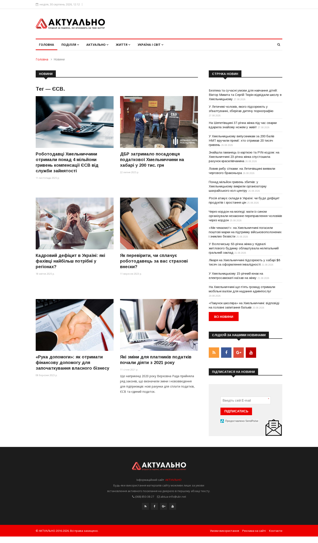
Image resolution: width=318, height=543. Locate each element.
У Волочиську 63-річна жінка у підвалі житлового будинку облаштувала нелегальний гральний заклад (244, 248)
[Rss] (145, 506)
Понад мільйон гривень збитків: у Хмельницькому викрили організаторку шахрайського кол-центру (238, 186)
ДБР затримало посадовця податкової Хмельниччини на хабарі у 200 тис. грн (152, 160)
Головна (46, 45)
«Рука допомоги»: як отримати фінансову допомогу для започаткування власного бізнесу (72, 362)
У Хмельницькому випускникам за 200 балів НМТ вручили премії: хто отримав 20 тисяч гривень (241, 140)
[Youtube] (172, 506)
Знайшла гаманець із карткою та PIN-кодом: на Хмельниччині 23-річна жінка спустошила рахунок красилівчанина (244, 156)
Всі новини (223, 317)
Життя (122, 45)
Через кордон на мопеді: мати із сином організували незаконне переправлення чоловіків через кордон (245, 216)
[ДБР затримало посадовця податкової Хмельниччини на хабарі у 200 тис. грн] (159, 122)
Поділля (69, 45)
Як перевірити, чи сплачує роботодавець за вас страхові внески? (154, 261)
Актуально (96, 45)
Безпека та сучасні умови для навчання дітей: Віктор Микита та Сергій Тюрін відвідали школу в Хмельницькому (245, 95)
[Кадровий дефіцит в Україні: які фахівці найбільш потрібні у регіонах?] (75, 223)
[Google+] (163, 506)
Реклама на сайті (254, 530)
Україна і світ (149, 45)
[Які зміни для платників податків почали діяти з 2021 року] (159, 325)
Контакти (275, 530)
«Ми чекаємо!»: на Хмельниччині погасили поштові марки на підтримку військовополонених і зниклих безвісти (245, 232)
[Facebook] (154, 506)
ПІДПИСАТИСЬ (236, 411)
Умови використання (224, 530)
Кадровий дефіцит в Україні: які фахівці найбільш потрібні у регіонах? (70, 261)
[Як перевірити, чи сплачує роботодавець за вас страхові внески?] (159, 223)
